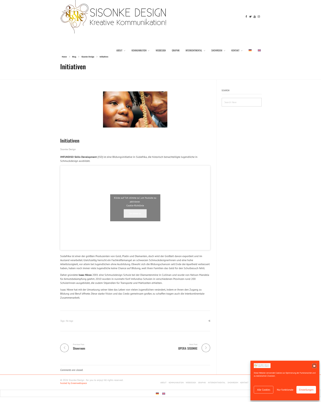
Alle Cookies (263, 389)
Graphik (202, 382)
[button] (314, 365)
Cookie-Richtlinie (135, 205)
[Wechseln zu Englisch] (258, 50)
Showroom (233, 382)
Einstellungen (306, 389)
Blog (74, 56)
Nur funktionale (285, 389)
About (163, 382)
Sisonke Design (87, 56)
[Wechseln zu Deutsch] (157, 393)
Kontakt (244, 382)
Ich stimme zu (135, 213)
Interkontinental (216, 382)
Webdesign (191, 382)
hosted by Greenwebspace (73, 383)
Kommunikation (176, 382)
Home (64, 56)
